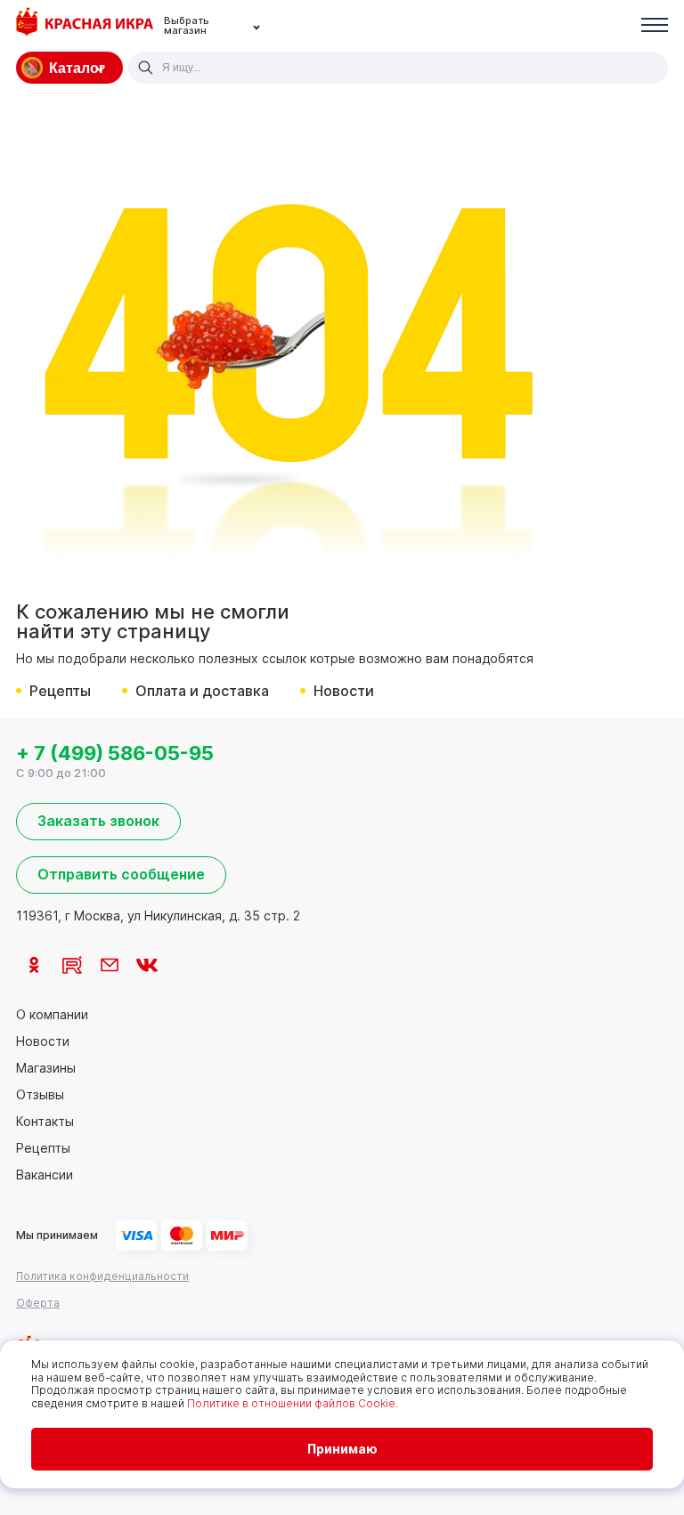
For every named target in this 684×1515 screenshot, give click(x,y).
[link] (34, 965)
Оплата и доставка (202, 691)
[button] (654, 26)
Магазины (46, 1068)
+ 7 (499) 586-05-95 (115, 753)
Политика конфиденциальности (102, 1276)
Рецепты (60, 691)
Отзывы (40, 1095)
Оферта (38, 1302)
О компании (52, 1015)
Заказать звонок (98, 821)
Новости (344, 691)
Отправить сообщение (121, 874)
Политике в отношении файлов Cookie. (292, 1403)
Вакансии (44, 1175)
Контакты (45, 1121)
